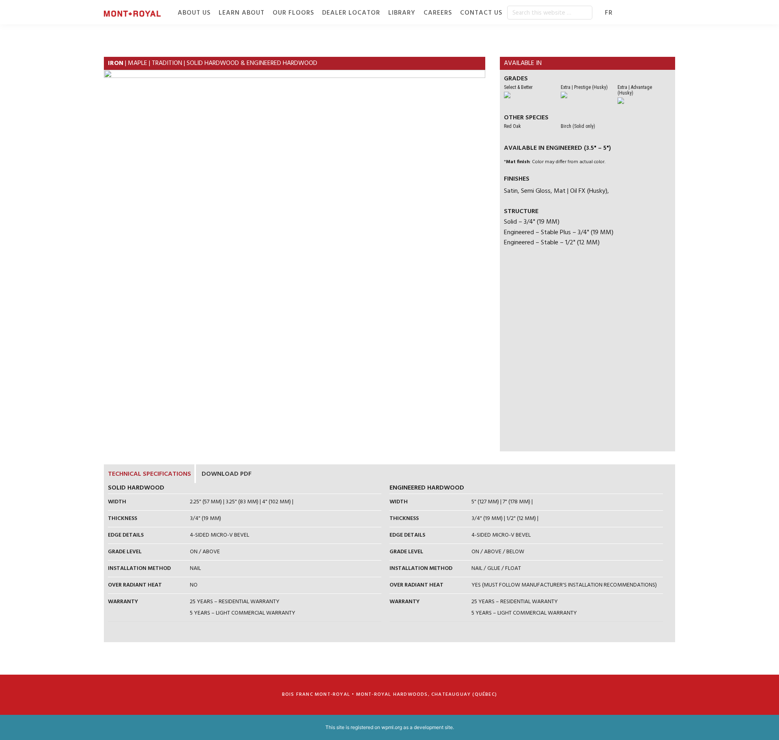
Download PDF (227, 474)
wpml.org (391, 727)
